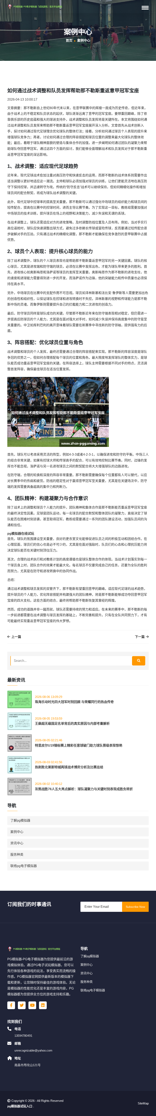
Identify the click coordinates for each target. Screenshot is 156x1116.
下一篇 (140, 636)
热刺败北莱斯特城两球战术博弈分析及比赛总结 (69, 767)
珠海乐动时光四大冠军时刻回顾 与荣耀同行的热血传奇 (74, 702)
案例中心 (16, 832)
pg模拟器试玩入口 (19, 1106)
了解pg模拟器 (20, 820)
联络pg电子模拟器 (23, 866)
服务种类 (16, 854)
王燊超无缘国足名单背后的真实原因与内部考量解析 (72, 723)
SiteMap (143, 1103)
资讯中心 (16, 843)
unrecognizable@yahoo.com (33, 1050)
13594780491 (23, 1035)
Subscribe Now (135, 906)
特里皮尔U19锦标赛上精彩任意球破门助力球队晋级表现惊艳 (78, 745)
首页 (69, 40)
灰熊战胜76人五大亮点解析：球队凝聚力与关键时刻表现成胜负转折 (84, 789)
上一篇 (16, 636)
